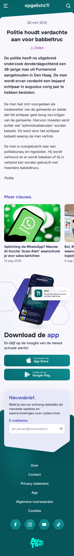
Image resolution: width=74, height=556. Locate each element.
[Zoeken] (68, 6)
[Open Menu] (6, 6)
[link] (37, 5)
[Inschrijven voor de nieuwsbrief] (60, 428)
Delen (39, 48)
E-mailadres (18, 421)
